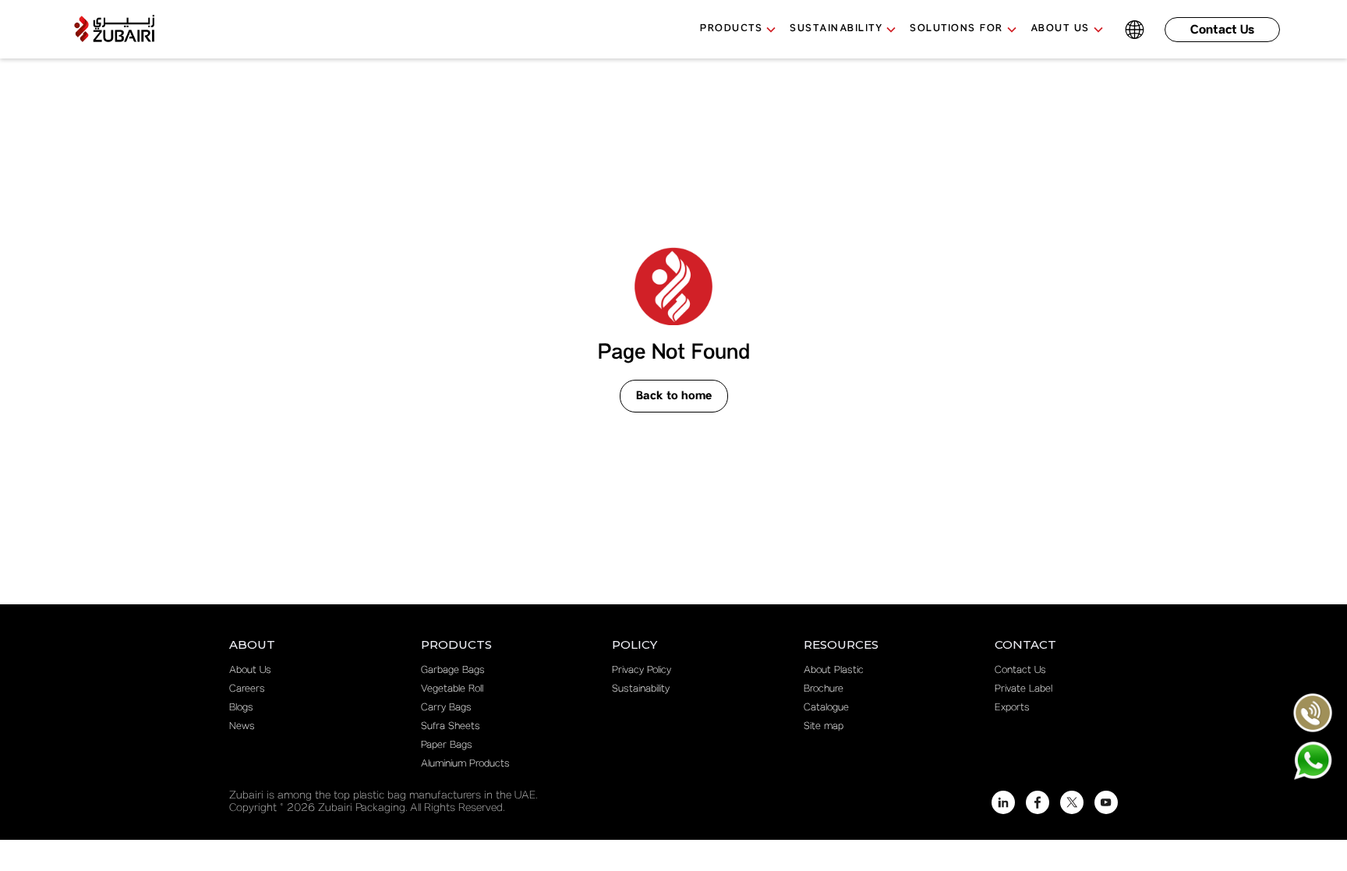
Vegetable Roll (452, 689)
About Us (250, 671)
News (242, 727)
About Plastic (834, 671)
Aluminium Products (465, 764)
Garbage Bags (453, 671)
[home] (114, 29)
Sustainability (641, 689)
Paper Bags (446, 745)
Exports (1012, 708)
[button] (745, 29)
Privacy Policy (641, 671)
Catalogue (826, 708)
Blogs (241, 708)
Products (731, 28)
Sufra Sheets (450, 727)
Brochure (823, 689)
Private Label (1023, 689)
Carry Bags (446, 708)
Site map (823, 727)
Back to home (674, 396)
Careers (247, 689)
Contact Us (1222, 30)
